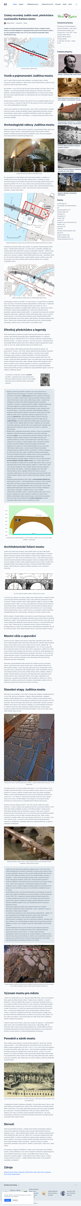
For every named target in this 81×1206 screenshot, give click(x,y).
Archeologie (60, 203)
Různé (64, 4)
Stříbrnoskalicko (32, 4)
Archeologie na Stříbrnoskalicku (66, 205)
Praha (15, 4)
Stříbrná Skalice (62, 235)
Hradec (21, 4)
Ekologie (59, 214)
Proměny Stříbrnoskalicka (65, 231)
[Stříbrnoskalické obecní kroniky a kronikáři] (44, 1193)
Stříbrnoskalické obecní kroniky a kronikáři (52, 1193)
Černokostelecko (47, 4)
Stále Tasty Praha (39, 1172)
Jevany (59, 220)
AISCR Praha (29, 1172)
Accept (7, 1200)
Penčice (59, 224)
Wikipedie (22, 1172)
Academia (48, 1172)
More (70, 4)
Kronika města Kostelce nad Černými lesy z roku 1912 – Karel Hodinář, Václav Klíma (67, 32)
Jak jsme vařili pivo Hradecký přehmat (71, 1193)
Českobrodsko (61, 212)
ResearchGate (16, 1174)
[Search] (76, 4)
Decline (15, 1200)
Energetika (60, 216)
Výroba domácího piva (64, 239)
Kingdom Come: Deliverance (65, 222)
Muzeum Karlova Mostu (11, 1172)
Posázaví (58, 4)
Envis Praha (7, 1174)
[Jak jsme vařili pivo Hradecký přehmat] (63, 1193)
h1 (5, 4)
